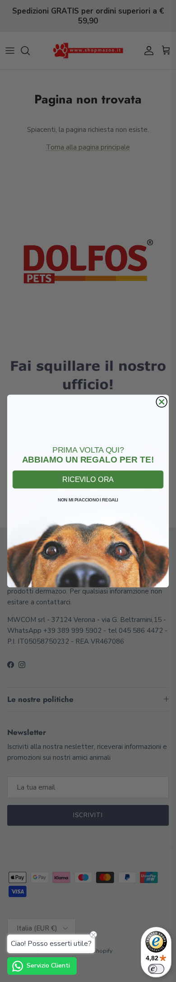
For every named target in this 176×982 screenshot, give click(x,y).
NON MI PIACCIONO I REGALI (88, 499)
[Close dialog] (161, 402)
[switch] (156, 969)
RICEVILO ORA (87, 479)
